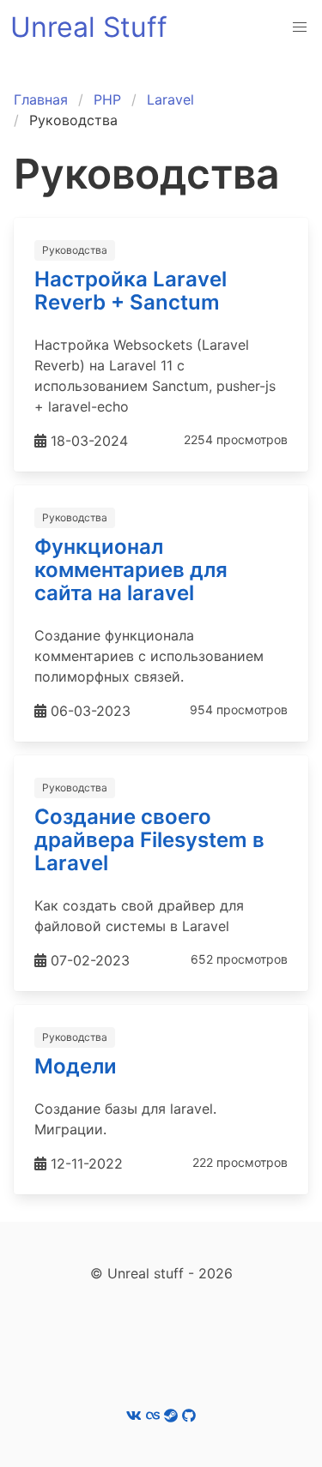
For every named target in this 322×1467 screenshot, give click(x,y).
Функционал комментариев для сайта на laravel (131, 569)
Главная (41, 99)
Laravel (170, 99)
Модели (75, 1066)
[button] (299, 27)
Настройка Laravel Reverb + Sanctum (130, 291)
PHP (107, 99)
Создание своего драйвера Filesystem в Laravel (149, 839)
